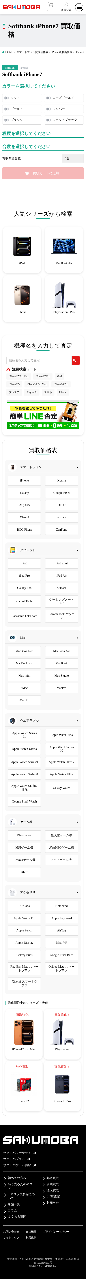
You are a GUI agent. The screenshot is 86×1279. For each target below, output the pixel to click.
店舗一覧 (14, 1204)
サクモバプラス (14, 1159)
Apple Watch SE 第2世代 (24, 788)
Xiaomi (24, 517)
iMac (24, 688)
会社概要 (31, 1231)
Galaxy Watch (61, 788)
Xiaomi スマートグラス (24, 983)
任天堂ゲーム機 (61, 835)
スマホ (48, 392)
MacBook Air (61, 651)
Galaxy (24, 492)
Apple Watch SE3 (61, 735)
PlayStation (24, 835)
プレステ (14, 392)
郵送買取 (53, 1178)
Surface (61, 588)
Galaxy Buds (24, 955)
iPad (59, 376)
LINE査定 (53, 1196)
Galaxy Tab (24, 588)
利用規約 (31, 1237)
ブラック (17, 119)
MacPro (61, 688)
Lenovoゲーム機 (24, 860)
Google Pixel (61, 492)
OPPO (61, 505)
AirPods (24, 906)
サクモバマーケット (17, 1152)
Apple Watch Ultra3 (24, 749)
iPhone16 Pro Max (37, 384)
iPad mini (62, 563)
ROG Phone (24, 529)
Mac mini (24, 675)
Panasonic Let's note (24, 616)
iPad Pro (24, 575)
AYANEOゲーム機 (61, 847)
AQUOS (24, 505)
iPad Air (61, 575)
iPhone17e (14, 384)
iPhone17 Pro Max (19, 376)
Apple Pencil (24, 930)
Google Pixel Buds (61, 955)
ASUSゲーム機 (61, 860)
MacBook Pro (24, 663)
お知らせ (53, 1202)
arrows (61, 517)
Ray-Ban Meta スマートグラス (24, 968)
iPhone (62, 392)
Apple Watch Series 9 (24, 762)
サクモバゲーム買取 (17, 1165)
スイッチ (31, 392)
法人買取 (53, 1190)
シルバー (58, 109)
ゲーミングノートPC (61, 601)
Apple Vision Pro (24, 918)
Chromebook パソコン (62, 616)
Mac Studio (61, 675)
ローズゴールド (63, 98)
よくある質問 (17, 1216)
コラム (12, 1210)
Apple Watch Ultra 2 (62, 762)
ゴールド (17, 109)
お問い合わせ (11, 1231)
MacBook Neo (24, 651)
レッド (15, 98)
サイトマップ (11, 1237)
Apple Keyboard (61, 918)
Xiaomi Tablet (24, 601)
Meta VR (61, 942)
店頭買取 (53, 1184)
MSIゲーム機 (24, 847)
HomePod (61, 906)
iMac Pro (24, 700)
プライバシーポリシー (56, 1231)
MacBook (61, 663)
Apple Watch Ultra (61, 774)
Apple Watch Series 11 (24, 734)
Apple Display (24, 942)
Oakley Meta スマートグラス (62, 968)
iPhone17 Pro (43, 376)
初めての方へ (17, 1178)
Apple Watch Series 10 (61, 749)
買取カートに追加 (46, 173)
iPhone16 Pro (61, 384)
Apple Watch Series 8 (24, 774)
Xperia (61, 480)
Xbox (24, 872)
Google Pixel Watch (24, 801)
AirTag (61, 930)
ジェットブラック (64, 119)
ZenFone (61, 529)
